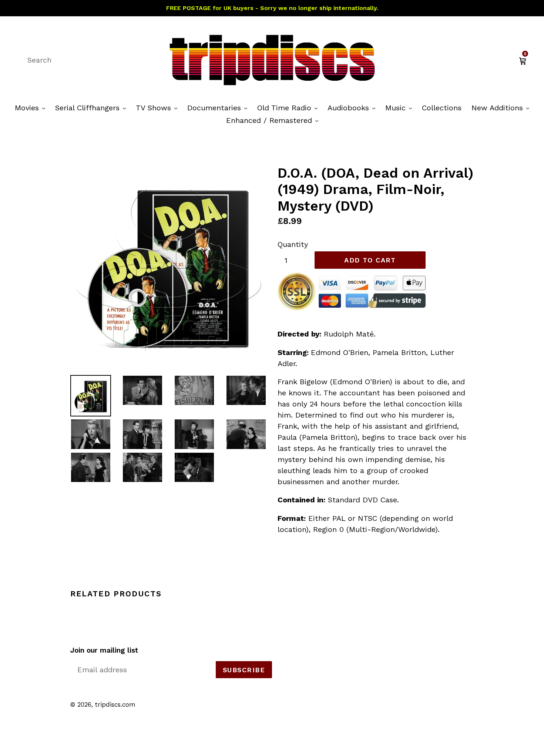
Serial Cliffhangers (92, 107)
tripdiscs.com (115, 704)
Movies (32, 107)
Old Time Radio (289, 107)
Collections (441, 107)
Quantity (293, 244)
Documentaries (219, 107)
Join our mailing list (104, 650)
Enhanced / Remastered (274, 120)
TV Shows (158, 107)
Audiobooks (353, 107)
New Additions (502, 107)
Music (400, 107)
